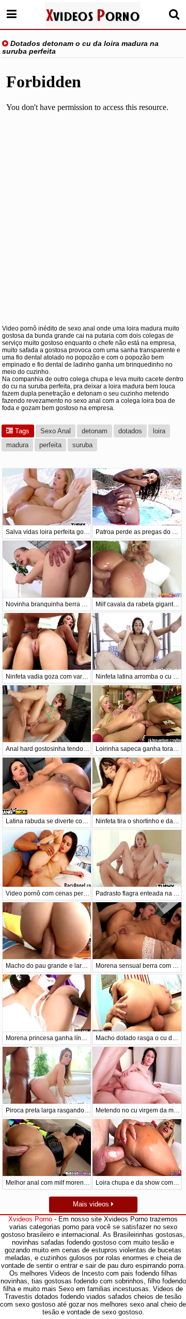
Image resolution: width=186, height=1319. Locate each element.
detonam (94, 431)
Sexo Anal (55, 431)
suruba (82, 445)
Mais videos (92, 1204)
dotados (130, 431)
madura (17, 445)
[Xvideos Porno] (93, 15)
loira (159, 431)
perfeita (50, 445)
